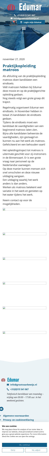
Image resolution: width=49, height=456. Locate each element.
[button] (24, 28)
